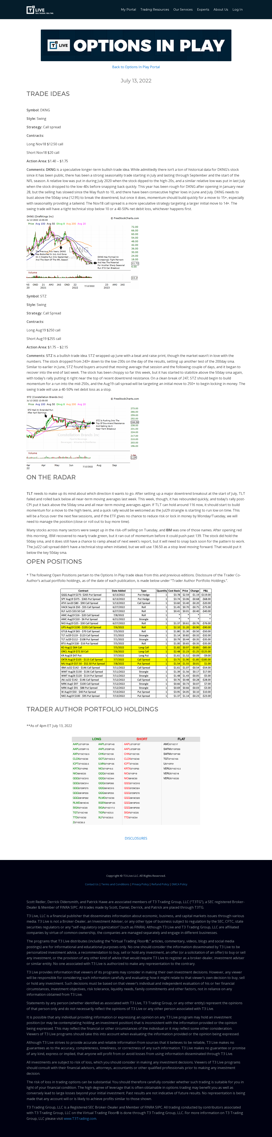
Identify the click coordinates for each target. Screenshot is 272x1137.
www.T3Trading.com (80, 1118)
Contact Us (92, 884)
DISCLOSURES (136, 838)
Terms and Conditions (115, 884)
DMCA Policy (179, 884)
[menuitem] (129, 9)
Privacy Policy (140, 884)
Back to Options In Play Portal (136, 67)
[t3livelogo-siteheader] (40, 10)
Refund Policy (160, 884)
